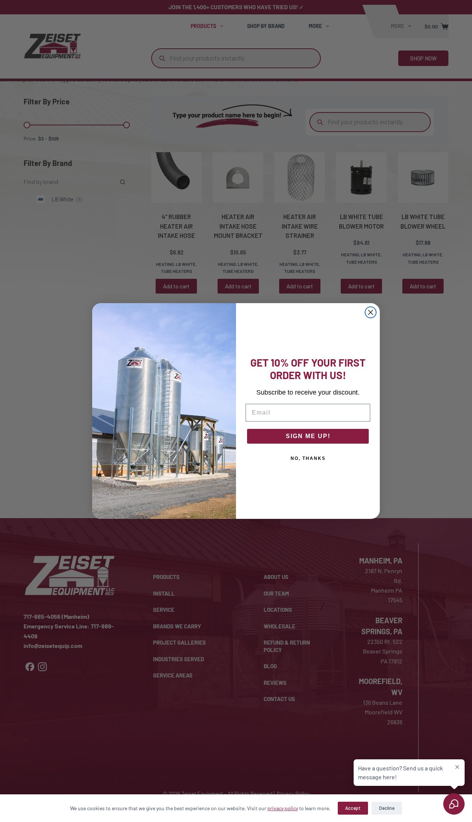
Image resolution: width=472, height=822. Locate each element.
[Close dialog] (370, 312)
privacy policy (282, 808)
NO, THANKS (308, 458)
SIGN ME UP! (308, 436)
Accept (353, 808)
